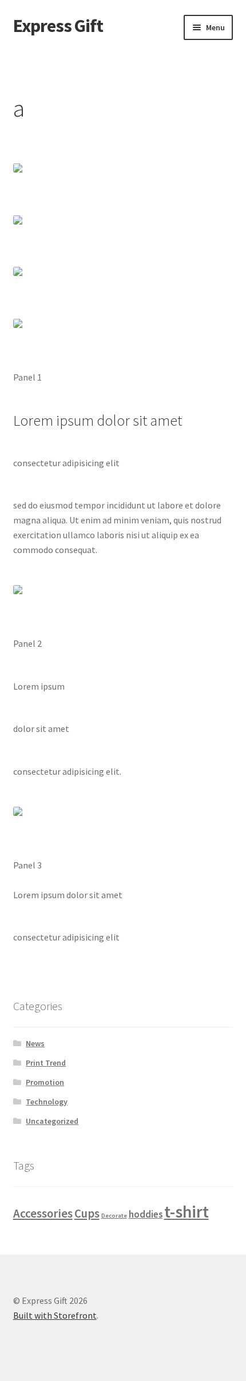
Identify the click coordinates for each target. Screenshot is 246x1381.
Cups (87, 1213)
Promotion (45, 1082)
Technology (47, 1101)
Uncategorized (52, 1121)
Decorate (114, 1215)
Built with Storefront (55, 1315)
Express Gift (58, 25)
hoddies (145, 1214)
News (35, 1043)
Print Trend (46, 1063)
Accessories (43, 1213)
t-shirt (186, 1211)
